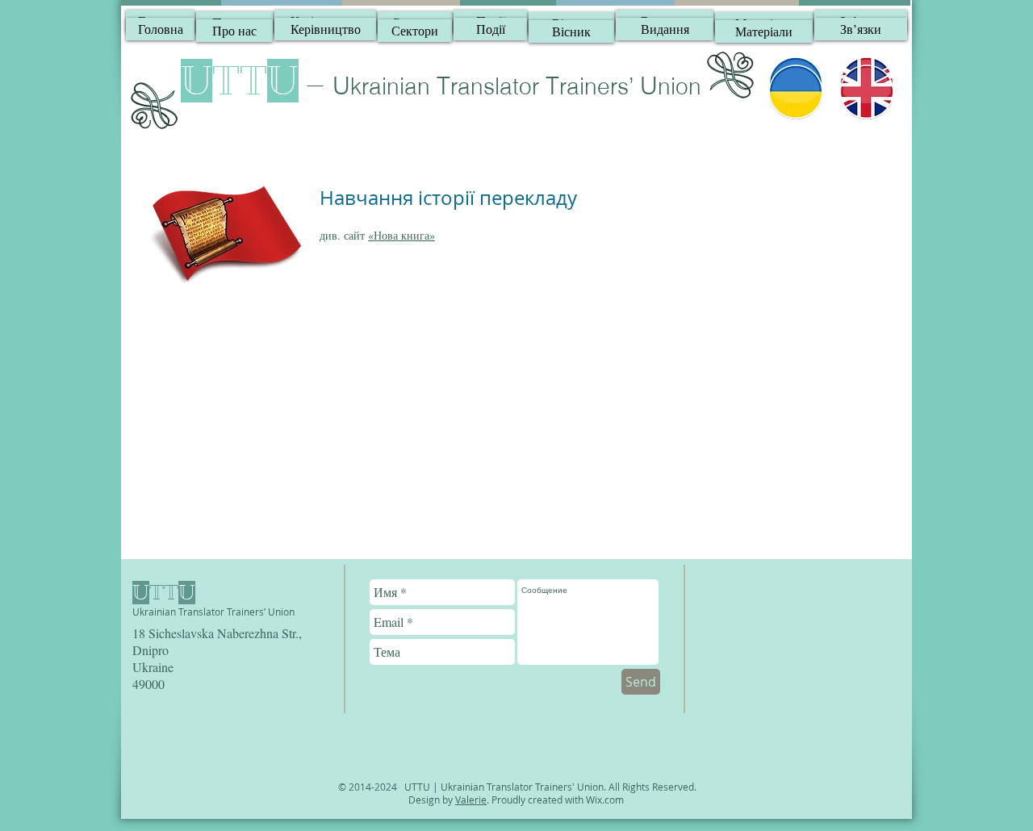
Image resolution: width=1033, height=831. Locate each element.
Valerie (471, 799)
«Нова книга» (401, 235)
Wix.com (604, 799)
